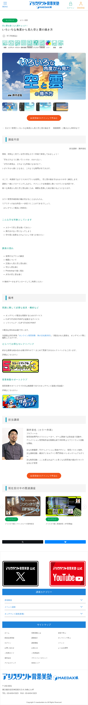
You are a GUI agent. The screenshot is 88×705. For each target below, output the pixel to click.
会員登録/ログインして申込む (44, 118)
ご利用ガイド (9, 653)
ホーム (7, 633)
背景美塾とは (36, 633)
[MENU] (5, 3)
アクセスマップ (10, 663)
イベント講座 (10, 607)
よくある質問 (63, 648)
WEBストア (35, 663)
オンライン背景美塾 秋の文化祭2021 (35, 335)
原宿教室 (8, 600)
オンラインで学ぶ (64, 638)
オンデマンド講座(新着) (14, 614)
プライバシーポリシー (39, 658)
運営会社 (8, 658)
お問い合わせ (9, 648)
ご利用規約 (35, 653)
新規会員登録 (9, 638)
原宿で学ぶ (62, 633)
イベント (61, 643)
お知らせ (34, 648)
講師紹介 (34, 638)
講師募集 (34, 643)
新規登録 (81, 8)
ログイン (70, 8)
